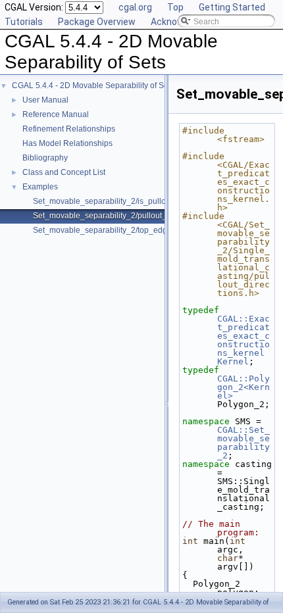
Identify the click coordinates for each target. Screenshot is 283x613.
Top (175, 7)
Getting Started (232, 7)
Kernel (233, 361)
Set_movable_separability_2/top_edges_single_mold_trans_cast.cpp (157, 230)
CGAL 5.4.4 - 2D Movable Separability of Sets (93, 85)
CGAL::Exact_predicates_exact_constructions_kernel (243, 336)
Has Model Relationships (67, 143)
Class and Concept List (63, 172)
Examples (40, 186)
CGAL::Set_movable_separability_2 (243, 442)
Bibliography (45, 157)
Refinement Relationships (68, 129)
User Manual (45, 100)
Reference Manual (55, 114)
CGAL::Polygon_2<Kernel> (243, 387)
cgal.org (135, 7)
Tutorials (24, 21)
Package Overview (97, 21)
